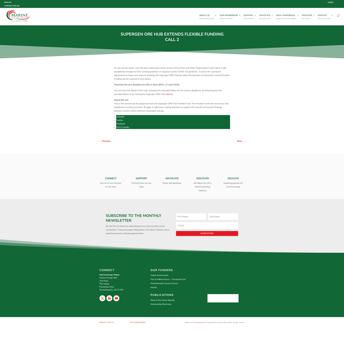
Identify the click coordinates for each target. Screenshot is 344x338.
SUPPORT (249, 17)
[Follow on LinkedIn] (109, 298)
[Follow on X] (102, 298)
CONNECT (111, 178)
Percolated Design (199, 322)
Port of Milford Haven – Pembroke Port (168, 279)
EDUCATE (324, 17)
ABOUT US (206, 17)
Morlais (153, 287)
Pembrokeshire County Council (164, 283)
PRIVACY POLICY (106, 322)
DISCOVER (307, 17)
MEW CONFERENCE (286, 17)
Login (330, 2)
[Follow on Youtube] (116, 298)
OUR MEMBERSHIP (229, 17)
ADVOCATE (264, 17)
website (169, 94)
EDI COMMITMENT (138, 322)
